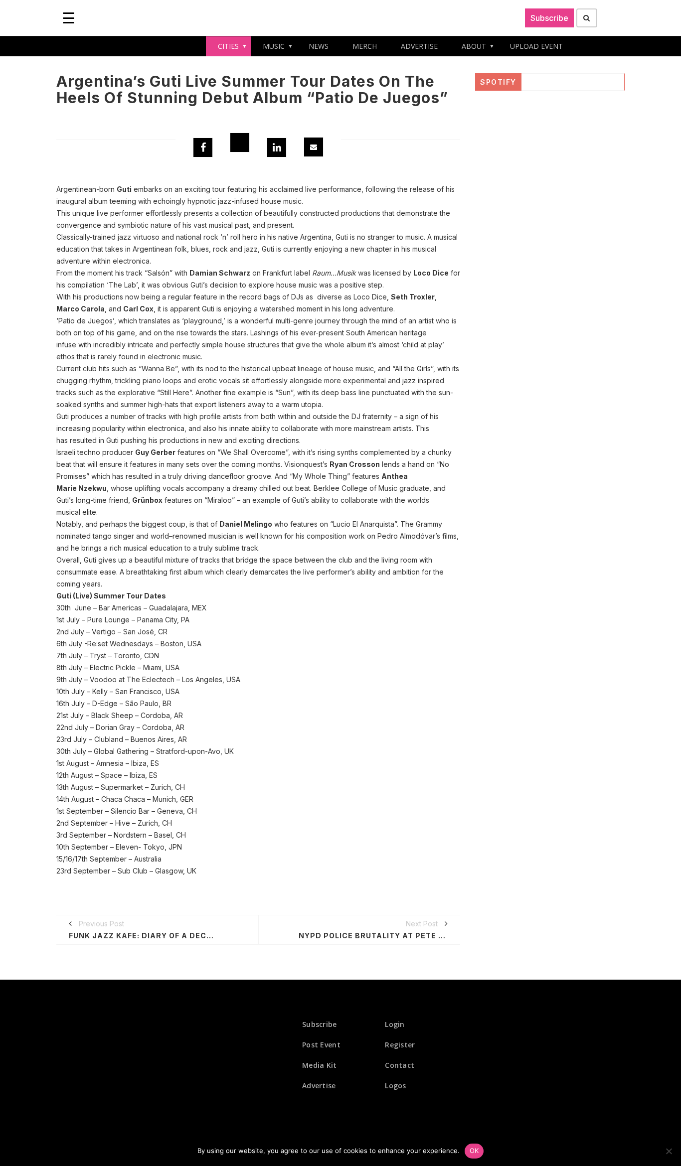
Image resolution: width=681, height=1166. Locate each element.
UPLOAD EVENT (536, 46)
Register (400, 1044)
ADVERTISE (419, 46)
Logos (395, 1085)
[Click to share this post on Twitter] (240, 142)
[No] (669, 1151)
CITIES (228, 46)
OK (474, 1151)
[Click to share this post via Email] (314, 147)
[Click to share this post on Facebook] (203, 147)
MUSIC (274, 46)
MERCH (364, 46)
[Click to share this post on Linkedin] (277, 147)
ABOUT (474, 46)
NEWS (319, 46)
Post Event (321, 1044)
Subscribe (549, 18)
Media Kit (319, 1065)
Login (395, 1024)
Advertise (319, 1085)
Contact (399, 1065)
